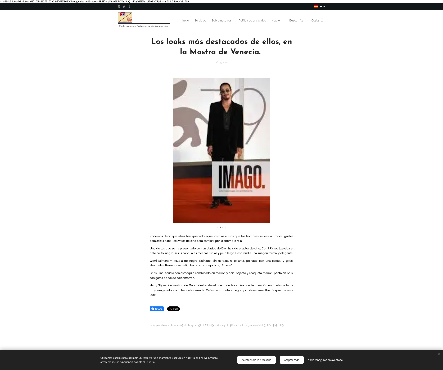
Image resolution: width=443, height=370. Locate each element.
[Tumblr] (129, 7)
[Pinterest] (119, 7)
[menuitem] (187, 20)
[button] (296, 20)
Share (158, 308)
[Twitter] (124, 7)
